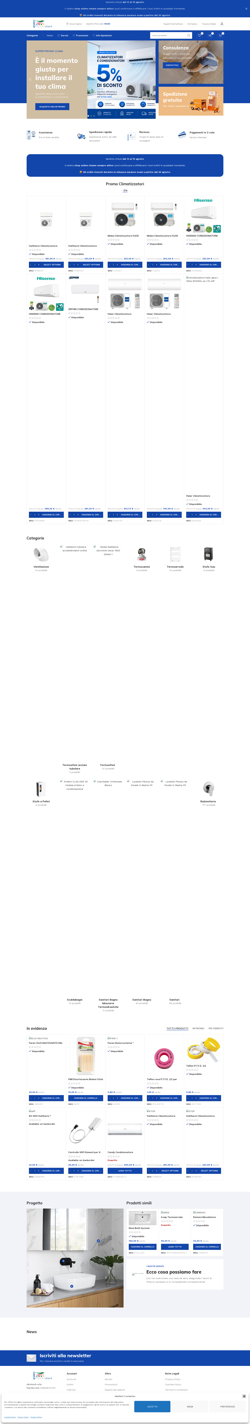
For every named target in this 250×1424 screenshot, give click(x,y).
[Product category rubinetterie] (208, 794)
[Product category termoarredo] (175, 559)
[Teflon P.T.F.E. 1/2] (203, 1050)
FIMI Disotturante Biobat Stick (85, 1079)
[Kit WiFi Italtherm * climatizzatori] (46, 1111)
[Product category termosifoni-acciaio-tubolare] (74, 660)
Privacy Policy (23, 1417)
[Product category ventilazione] (41, 559)
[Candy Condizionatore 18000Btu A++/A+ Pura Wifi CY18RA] (125, 1129)
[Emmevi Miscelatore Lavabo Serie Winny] (207, 1212)
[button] (244, 1396)
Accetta (152, 1406)
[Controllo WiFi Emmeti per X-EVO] (85, 1129)
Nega (190, 1406)
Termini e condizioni (176, 1389)
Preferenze (227, 1406)
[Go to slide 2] (91, 116)
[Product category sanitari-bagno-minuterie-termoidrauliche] (108, 897)
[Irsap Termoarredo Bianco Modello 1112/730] (175, 1212)
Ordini (70, 1384)
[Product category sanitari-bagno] (141, 893)
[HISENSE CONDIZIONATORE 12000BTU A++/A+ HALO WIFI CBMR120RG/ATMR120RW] (203, 215)
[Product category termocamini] (141, 559)
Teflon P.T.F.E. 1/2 (196, 1065)
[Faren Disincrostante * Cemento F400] (125, 1038)
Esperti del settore (115, 1389)
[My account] (222, 24)
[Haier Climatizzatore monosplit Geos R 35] (203, 384)
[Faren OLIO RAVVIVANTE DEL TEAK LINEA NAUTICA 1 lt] (46, 1038)
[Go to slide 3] (94, 116)
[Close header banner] (246, 8)
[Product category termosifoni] (108, 658)
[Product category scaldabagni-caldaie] (74, 893)
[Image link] (43, 1375)
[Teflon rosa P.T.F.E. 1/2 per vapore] (164, 1056)
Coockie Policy (173, 1384)
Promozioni (111, 1384)
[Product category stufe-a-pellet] (41, 794)
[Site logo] (43, 23)
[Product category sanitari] (175, 893)
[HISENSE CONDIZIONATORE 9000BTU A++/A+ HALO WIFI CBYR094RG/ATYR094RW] (46, 293)
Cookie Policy (10, 1417)
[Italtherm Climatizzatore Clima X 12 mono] (46, 220)
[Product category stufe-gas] (208, 559)
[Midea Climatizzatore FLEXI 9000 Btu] (164, 215)
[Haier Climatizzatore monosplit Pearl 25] (164, 293)
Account (71, 1379)
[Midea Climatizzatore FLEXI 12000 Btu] (125, 215)
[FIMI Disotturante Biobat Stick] (85, 1056)
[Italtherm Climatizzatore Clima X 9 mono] (85, 220)
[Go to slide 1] (88, 116)
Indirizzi (71, 1389)
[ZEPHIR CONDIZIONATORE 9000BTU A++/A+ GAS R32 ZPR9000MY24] (85, 291)
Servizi (108, 1379)
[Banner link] (191, 62)
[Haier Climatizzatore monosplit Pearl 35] (125, 293)
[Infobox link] (175, 1274)
